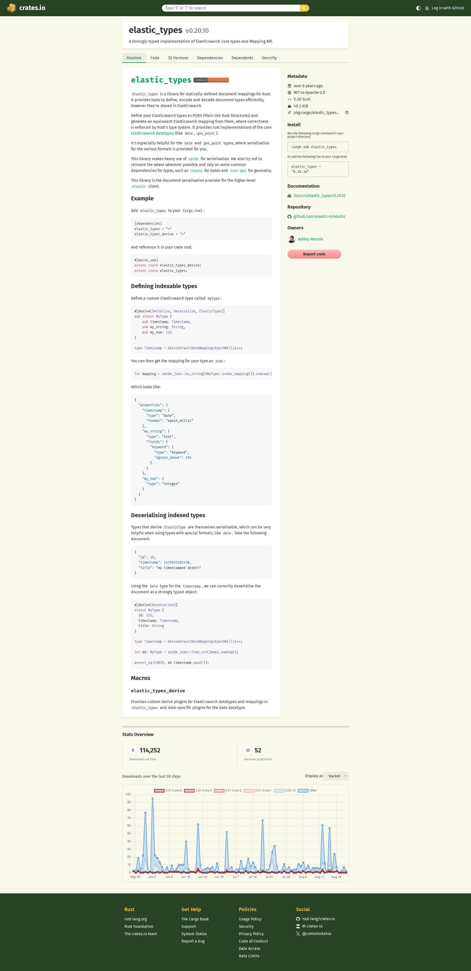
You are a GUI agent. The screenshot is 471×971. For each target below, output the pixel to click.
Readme (134, 57)
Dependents (242, 57)
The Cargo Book (195, 919)
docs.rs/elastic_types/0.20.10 (319, 196)
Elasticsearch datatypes (152, 133)
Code (154, 57)
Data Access (249, 948)
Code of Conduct (253, 941)
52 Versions (178, 57)
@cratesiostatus (313, 933)
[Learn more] (347, 113)
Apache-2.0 (315, 92)
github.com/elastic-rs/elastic (320, 216)
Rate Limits (249, 956)
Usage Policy (250, 919)
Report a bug (193, 941)
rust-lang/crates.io (315, 918)
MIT (297, 92)
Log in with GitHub (448, 8)
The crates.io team (140, 933)
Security (269, 57)
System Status (194, 933)
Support (189, 926)
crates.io (32, 8)
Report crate (314, 254)
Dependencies (210, 57)
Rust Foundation (138, 926)
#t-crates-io (309, 926)
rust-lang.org (135, 919)
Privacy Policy (251, 933)
